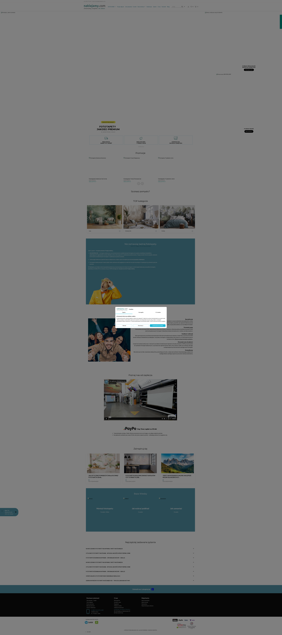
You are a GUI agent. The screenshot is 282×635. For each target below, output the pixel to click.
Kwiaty (163, 231)
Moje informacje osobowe (147, 605)
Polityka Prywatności (119, 607)
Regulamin (116, 604)
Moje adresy (144, 604)
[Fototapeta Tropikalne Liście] (175, 167)
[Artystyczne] (141, 217)
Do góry (89, 631)
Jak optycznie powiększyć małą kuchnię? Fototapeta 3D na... (103, 476)
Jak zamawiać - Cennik (130, 6)
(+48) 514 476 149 (97, 610)
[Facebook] (197, 1)
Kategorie (111, 6)
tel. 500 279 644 (87, 1)
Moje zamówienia (145, 600)
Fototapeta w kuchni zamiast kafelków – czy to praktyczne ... (141, 476)
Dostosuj (140, 325)
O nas (159, 6)
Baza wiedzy (141, 6)
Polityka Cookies (118, 605)
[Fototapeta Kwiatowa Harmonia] (106, 167)
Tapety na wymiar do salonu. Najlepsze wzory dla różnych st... (177, 476)
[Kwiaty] (177, 217)
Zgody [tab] (123, 312)
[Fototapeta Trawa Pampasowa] (140, 167)
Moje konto (145, 598)
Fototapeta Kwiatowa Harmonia (98, 179)
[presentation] (138, 183)
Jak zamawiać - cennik (91, 600)
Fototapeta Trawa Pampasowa (132, 179)
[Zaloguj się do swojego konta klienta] (188, 6)
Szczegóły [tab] (141, 312)
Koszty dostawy (90, 604)
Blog (168, 6)
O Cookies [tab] (158, 312)
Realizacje (149, 6)
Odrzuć (124, 325)
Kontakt (164, 6)
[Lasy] (104, 217)
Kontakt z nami (117, 602)
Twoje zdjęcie (120, 6)
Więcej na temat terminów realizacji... (184, 339)
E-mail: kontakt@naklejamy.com (98, 1)
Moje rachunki (145, 602)
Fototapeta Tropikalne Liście (166, 179)
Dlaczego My (117, 600)
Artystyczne (128, 231)
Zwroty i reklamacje (91, 607)
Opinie (154, 6)
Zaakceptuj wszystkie (157, 325)
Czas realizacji (90, 602)
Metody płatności (91, 605)
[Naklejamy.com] (94, 6)
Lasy (90, 231)
